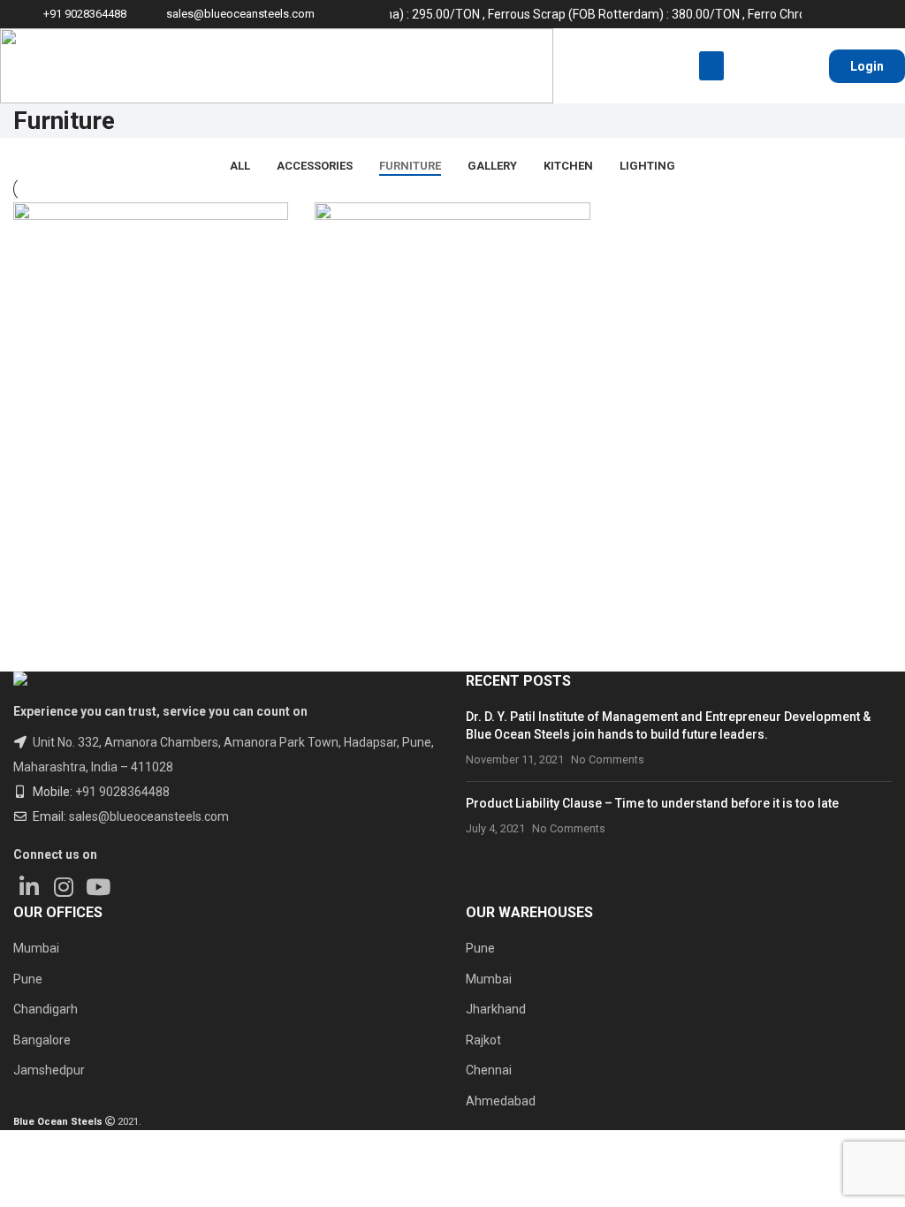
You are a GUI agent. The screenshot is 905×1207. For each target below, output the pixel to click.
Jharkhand (496, 1009)
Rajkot (483, 1040)
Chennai (489, 1070)
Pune (27, 979)
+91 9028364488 (122, 792)
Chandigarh (45, 1009)
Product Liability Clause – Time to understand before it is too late (652, 803)
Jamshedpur (49, 1070)
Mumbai (36, 948)
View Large (35, 499)
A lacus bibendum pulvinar (428, 571)
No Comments (607, 759)
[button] (711, 65)
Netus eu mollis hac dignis (126, 571)
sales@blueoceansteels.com (240, 13)
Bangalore (42, 1040)
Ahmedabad (501, 1101)
